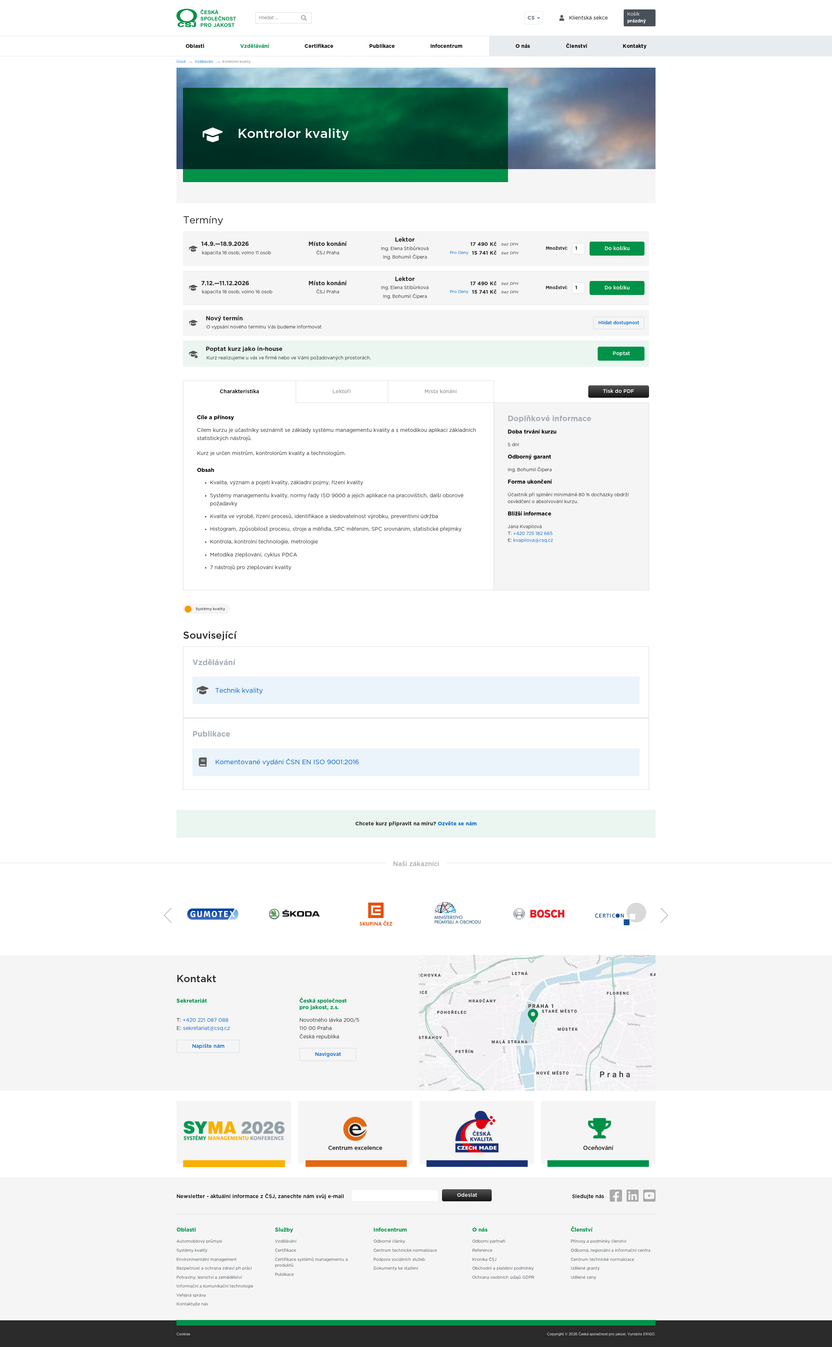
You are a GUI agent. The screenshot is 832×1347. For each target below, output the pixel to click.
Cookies (183, 1334)
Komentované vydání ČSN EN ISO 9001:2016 (287, 762)
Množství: (556, 248)
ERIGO (649, 1334)
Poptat (621, 353)
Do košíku (617, 248)
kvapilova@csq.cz (533, 540)
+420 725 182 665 (533, 533)
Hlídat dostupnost (618, 323)
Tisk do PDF (618, 391)
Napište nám (208, 1046)
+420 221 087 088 (205, 1020)
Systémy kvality (210, 609)
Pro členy (459, 253)
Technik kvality (239, 690)
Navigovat (328, 1054)
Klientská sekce (588, 17)
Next (667, 915)
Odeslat (467, 1195)
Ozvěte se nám (457, 823)
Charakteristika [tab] (239, 391)
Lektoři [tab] (341, 391)
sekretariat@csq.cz (206, 1028)
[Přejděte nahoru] (819, 1333)
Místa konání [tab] (440, 391)
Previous (165, 915)
